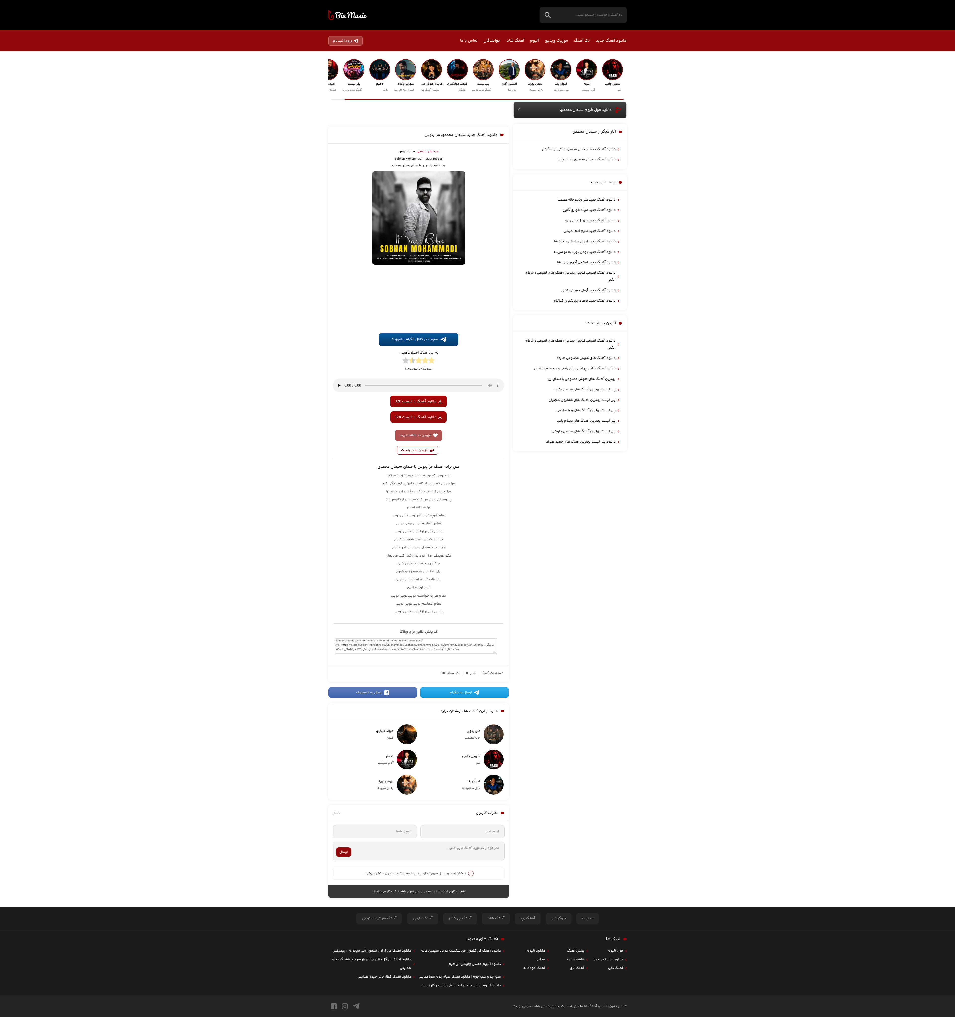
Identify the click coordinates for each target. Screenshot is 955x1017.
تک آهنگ (582, 41)
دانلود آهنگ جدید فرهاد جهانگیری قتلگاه (585, 301)
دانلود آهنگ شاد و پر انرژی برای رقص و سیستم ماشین (575, 368)
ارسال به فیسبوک (369, 761)
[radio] (431, 430)
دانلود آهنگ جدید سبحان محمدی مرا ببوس (461, 192)
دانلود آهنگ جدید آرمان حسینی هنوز (588, 290)
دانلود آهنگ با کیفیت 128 (415, 486)
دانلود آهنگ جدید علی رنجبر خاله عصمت (587, 200)
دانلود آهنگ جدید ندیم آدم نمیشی (589, 231)
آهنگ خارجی (422, 988)
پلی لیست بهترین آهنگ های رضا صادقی (586, 410)
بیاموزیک (347, 15)
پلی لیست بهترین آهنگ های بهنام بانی (586, 421)
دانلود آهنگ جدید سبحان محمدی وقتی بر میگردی (579, 149)
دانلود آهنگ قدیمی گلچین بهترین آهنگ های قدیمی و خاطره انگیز (570, 276)
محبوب (587, 988)
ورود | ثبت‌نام (342, 40)
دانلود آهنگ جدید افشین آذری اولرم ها (586, 262)
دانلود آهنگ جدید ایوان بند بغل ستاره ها (585, 241)
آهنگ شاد (515, 41)
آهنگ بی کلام (460, 988)
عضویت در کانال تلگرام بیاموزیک (415, 408)
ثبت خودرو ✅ (919, 986)
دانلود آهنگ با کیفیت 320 (415, 470)
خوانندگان (492, 41)
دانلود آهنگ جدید (611, 41)
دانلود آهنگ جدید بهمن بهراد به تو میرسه (584, 252)
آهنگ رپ (528, 988)
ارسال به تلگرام (460, 761)
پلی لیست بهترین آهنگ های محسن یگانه (585, 389)
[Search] (548, 15)
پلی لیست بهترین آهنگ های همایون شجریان (582, 400)
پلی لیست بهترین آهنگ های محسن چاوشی (583, 431)
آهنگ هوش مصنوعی (379, 988)
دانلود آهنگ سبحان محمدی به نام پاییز (586, 159)
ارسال (343, 921)
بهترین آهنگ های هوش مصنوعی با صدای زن (582, 379)
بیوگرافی (559, 988)
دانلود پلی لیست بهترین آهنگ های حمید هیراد (581, 442)
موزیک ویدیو (556, 41)
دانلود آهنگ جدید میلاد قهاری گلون (589, 210)
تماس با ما (469, 41)
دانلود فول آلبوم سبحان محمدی (586, 110)
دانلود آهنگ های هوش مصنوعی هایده (586, 358)
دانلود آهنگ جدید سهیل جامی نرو (590, 220)
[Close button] (947, 925)
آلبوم (534, 41)
